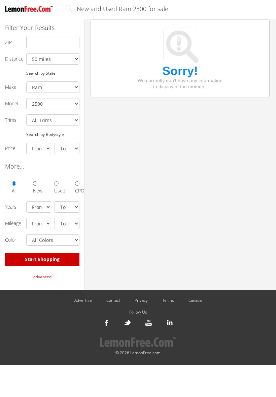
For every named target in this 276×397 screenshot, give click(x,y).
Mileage (13, 223)
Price (10, 148)
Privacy (141, 300)
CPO (77, 190)
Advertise (83, 300)
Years (10, 207)
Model (11, 103)
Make (10, 87)
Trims (10, 120)
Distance (13, 59)
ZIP (8, 42)
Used (56, 190)
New (35, 190)
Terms (168, 300)
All (14, 190)
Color (10, 240)
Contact (113, 300)
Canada (195, 300)
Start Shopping (42, 259)
